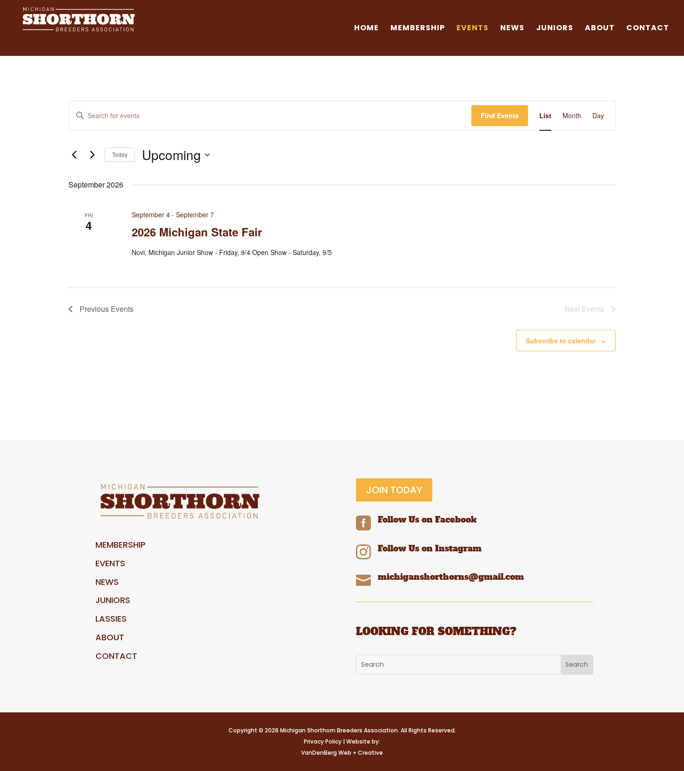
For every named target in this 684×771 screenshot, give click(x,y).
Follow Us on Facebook (427, 519)
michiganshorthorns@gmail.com (451, 577)
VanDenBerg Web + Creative (342, 753)
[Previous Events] (74, 155)
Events (472, 29)
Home (366, 29)
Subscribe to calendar (561, 340)
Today (119, 154)
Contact (647, 29)
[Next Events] (92, 155)
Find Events (500, 115)
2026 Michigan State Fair (197, 232)
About (600, 29)
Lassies (111, 618)
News (512, 29)
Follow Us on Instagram (430, 548)
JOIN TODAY (394, 489)
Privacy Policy (323, 741)
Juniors (554, 29)
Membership (417, 29)
